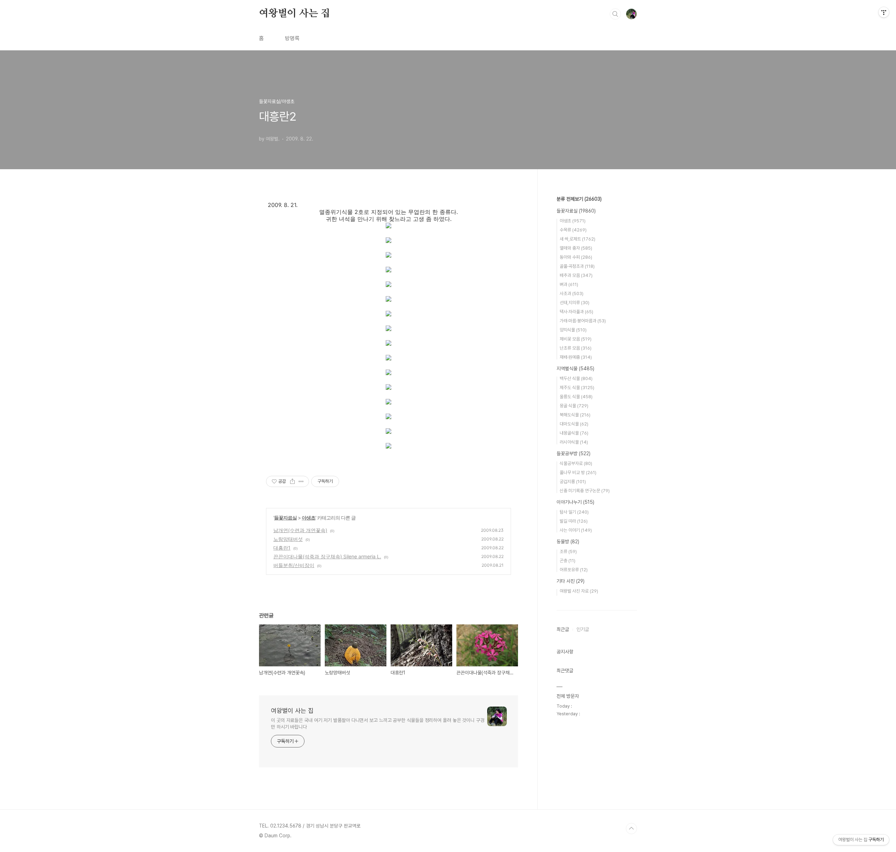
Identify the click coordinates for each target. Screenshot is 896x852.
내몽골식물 (574, 433)
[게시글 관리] (301, 481)
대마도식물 (574, 424)
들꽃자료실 (285, 518)
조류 (568, 551)
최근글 (562, 629)
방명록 (292, 38)
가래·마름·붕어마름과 (583, 320)
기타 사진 (570, 581)
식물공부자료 (576, 463)
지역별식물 (575, 368)
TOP (631, 828)
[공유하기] (292, 481)
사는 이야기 (576, 530)
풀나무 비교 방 (578, 472)
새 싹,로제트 (577, 239)
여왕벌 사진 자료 (579, 591)
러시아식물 (574, 442)
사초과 (571, 293)
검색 (615, 14)
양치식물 (573, 329)
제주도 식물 (577, 387)
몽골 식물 (574, 405)
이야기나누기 (575, 502)
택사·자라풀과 (576, 311)
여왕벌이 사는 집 (294, 14)
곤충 (567, 560)
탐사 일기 (574, 512)
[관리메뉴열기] (883, 12)
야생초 (308, 518)
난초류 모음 (576, 348)
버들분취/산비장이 (293, 565)
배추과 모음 (576, 275)
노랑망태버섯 (288, 539)
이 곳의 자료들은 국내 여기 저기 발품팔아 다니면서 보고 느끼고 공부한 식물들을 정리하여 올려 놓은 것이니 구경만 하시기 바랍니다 (377, 723)
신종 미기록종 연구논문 (585, 490)
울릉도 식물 (576, 396)
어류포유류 (574, 569)
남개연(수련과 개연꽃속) (300, 530)
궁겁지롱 (573, 481)
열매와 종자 (576, 248)
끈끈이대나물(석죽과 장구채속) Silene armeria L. (327, 556)
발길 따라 (574, 521)
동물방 (567, 541)
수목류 (573, 229)
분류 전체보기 (579, 199)
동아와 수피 (576, 257)
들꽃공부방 (573, 453)
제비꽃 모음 (576, 339)
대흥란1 (281, 548)
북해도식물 (575, 414)
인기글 (582, 629)
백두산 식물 (576, 378)
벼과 (569, 284)
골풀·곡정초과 (577, 266)
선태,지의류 (574, 302)
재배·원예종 (576, 357)
